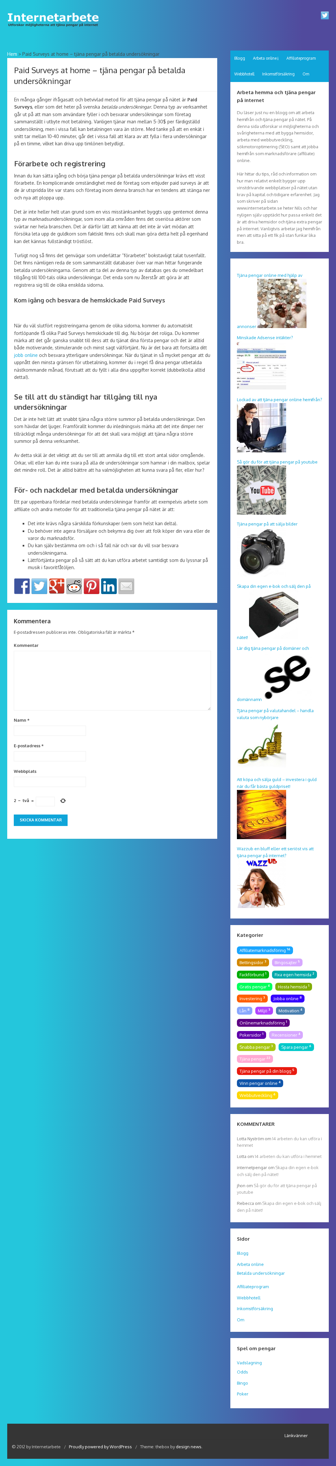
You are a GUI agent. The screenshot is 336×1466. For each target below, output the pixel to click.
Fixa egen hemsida (294, 974)
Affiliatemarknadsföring (265, 950)
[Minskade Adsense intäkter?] (261, 388)
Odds (242, 1371)
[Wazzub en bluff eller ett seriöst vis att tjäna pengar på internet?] (261, 906)
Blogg (239, 58)
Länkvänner (296, 1435)
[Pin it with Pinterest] (91, 586)
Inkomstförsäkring (278, 74)
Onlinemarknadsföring (263, 1022)
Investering (252, 998)
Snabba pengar (256, 1047)
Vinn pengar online (260, 1083)
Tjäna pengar (255, 1059)
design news (188, 1446)
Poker (242, 1393)
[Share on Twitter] (39, 586)
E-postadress (29, 745)
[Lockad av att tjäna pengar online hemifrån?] (261, 450)
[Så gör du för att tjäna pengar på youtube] (261, 513)
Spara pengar (296, 1047)
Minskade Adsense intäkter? (265, 337)
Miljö (264, 1010)
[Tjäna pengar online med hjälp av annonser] (281, 326)
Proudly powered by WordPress (101, 1446)
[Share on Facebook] (22, 586)
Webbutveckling (258, 1095)
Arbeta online (265, 58)
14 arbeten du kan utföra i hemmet (288, 1156)
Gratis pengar (255, 986)
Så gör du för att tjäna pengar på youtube (277, 462)
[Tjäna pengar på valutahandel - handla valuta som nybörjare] (261, 768)
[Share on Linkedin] (109, 586)
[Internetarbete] (55, 28)
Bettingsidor (253, 962)
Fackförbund (253, 974)
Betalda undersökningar (261, 1273)
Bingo (242, 1383)
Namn (22, 720)
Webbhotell (244, 74)
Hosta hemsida (293, 986)
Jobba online (287, 998)
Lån (245, 1010)
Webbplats (25, 771)
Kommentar (26, 645)
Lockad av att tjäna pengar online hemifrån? (279, 399)
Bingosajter (287, 962)
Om (306, 74)
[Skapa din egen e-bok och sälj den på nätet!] (273, 637)
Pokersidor (251, 1035)
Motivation (290, 1010)
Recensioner (286, 1035)
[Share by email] (126, 586)
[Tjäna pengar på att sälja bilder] (261, 575)
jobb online (26, 355)
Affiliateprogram (301, 58)
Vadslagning (249, 1362)
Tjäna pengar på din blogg (267, 1071)
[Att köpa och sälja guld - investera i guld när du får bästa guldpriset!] (261, 837)
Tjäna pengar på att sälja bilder (267, 524)
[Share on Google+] (57, 586)
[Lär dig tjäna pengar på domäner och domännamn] (287, 699)
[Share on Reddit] (74, 586)
